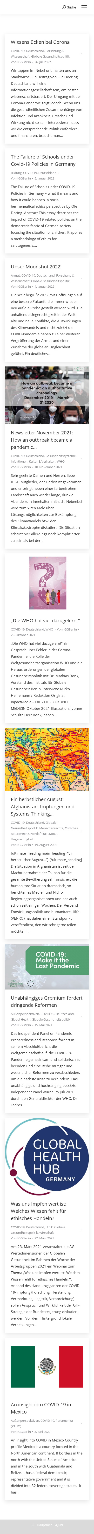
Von (21, 62)
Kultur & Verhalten (42, 461)
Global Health (20, 1019)
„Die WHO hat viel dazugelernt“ (45, 620)
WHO (61, 461)
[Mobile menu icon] (84, 7)
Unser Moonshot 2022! (36, 266)
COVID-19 (18, 51)
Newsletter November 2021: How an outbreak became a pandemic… (42, 439)
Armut (15, 275)
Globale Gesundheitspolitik (50, 56)
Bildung (16, 173)
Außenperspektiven (25, 1014)
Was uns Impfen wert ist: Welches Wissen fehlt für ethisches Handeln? (38, 1211)
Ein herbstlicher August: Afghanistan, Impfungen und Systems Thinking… (42, 806)
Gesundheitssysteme (61, 456)
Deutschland (35, 51)
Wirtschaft (46, 1232)
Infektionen (19, 461)
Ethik (49, 1227)
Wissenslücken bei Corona (40, 42)
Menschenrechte (51, 828)
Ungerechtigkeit (22, 839)
